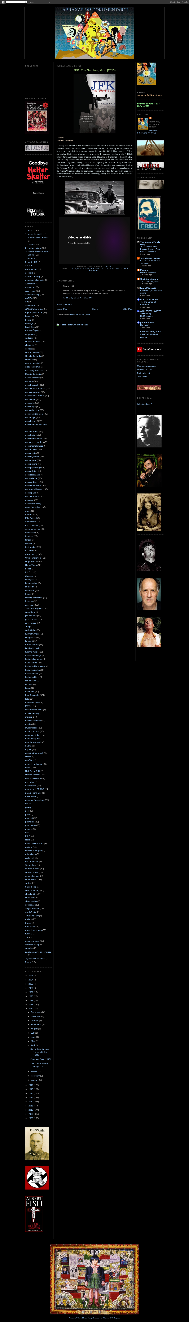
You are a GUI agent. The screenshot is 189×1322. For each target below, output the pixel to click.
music (28, 724)
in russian (29, 587)
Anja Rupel (30, 291)
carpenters (30, 334)
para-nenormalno (33, 793)
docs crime (30, 399)
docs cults (30, 403)
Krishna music (31, 652)
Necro (28, 756)
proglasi (29, 818)
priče (27, 814)
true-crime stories (33, 930)
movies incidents (33, 720)
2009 (31, 1114)
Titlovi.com (142, 376)
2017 (31, 1008)
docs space (30, 493)
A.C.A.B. (29, 265)
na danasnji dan (32, 735)
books (28, 320)
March (34, 1071)
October (35, 1020)
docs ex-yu (30, 417)
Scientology (30, 865)
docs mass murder (34, 442)
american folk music (34, 280)
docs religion (31, 471)
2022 (31, 988)
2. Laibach (30, 244)
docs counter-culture (34, 395)
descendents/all (32, 363)
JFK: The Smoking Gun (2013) (95, 70)
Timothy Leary (32, 916)
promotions (30, 825)
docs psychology (33, 467)
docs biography (32, 385)
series (28, 883)
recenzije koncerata (34, 843)
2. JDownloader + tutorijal (37, 237)
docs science (31, 478)
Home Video (31, 565)
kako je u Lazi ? (144, 404)
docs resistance (32, 475)
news (27, 767)
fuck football (30, 547)
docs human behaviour (36, 424)
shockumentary (32, 890)
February (35, 1076)
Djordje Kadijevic (33, 374)
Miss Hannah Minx (34, 709)
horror (28, 569)
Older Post (127, 309)
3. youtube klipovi (33, 248)
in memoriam (31, 583)
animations (30, 287)
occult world (30, 785)
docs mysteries (32, 456)
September (36, 1024)
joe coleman (31, 615)
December (36, 1012)
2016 (31, 1085)
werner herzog (32, 944)
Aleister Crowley (32, 276)
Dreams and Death (148, 272)
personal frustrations (34, 800)
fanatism (29, 536)
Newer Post (62, 309)
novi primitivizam (33, 778)
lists (27, 699)
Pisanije (144, 270)
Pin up (28, 803)
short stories (31, 901)
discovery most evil (34, 370)
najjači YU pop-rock (34, 753)
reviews (28, 847)
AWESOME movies (34, 309)
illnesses (29, 576)
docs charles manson (35, 388)
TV (26, 937)
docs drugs (30, 406)
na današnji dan (32, 738)
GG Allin (29, 550)
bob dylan (29, 316)
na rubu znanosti (33, 742)
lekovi (28, 688)
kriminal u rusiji (32, 648)
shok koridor (31, 894)
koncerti (29, 641)
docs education (32, 410)
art (26, 302)
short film (29, 897)
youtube (29, 948)
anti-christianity (32, 294)
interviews (30, 605)
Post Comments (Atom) (80, 314)
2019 (31, 1000)
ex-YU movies (31, 525)
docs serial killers (33, 485)
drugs (28, 511)
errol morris (30, 521)
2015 (31, 1089)
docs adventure (32, 377)
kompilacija (30, 637)
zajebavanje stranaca (35, 958)
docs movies (31, 449)
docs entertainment (34, 414)
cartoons (29, 338)
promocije (29, 822)
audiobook (30, 305)
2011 (31, 1106)
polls (27, 811)
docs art (29, 381)
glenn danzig (31, 554)
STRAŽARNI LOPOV (150, 258)
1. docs (28, 230)
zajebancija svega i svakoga (38, 952)
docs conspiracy (32, 392)
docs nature (30, 460)
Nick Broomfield (32, 771)
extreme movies (32, 529)
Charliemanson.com (146, 366)
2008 (31, 1118)
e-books (29, 514)
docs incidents (32, 431)
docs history (30, 421)
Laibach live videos (34, 659)
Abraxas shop (31, 269)
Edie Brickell (31, 518)
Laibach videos (32, 677)
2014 (31, 1093)
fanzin (28, 540)
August (34, 1029)
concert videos (32, 352)
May (33, 1041)
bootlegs (29, 323)
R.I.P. (27, 836)
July (33, 1033)
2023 (31, 984)
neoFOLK (29, 760)
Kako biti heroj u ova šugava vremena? (150, 332)
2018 (31, 1004)
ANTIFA (28, 298)
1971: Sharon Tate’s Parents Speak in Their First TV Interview (150, 249)
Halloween (144, 325)
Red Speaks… (146, 316)
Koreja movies (32, 644)
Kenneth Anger (32, 634)
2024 (31, 980)
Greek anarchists (33, 558)
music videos (31, 728)
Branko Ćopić (31, 330)
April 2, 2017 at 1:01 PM (78, 298)
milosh (143, 338)
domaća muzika (32, 507)
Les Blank (29, 691)
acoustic (29, 273)
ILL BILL (29, 572)
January (35, 1080)
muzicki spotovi (32, 731)
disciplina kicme (32, 367)
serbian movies (32, 868)
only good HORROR (34, 789)
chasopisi (29, 345)
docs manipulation (33, 438)
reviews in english (33, 850)
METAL (28, 706)
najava (28, 746)
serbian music (31, 872)
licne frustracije (32, 695)
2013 (31, 1097)
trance (28, 923)
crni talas (29, 359)
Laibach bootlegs (33, 655)
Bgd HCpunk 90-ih (33, 312)
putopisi (28, 829)
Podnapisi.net (143, 373)
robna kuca (30, 854)
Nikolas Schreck (32, 774)
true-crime (30, 926)
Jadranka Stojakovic (34, 608)
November (36, 1016)
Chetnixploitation (149, 279)
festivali (28, 543)
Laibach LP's (31, 663)
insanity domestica (34, 597)
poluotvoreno (147, 322)
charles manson (32, 341)
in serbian (29, 590)
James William (102, 1318)
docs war (29, 500)
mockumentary (32, 713)
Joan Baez (30, 612)
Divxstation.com (144, 369)
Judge (28, 626)
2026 (31, 975)
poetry (28, 807)
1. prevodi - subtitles (34, 234)
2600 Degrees (115, 1318)
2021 (31, 992)
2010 (31, 1110)
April (33, 1045)
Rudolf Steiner (32, 861)
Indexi (28, 594)
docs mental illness (34, 446)
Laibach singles (32, 670)
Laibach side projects (35, 666)
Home (95, 309)
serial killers (30, 879)
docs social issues (33, 489)
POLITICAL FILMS (149, 299)
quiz (27, 832)
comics (28, 349)
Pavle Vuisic (30, 796)
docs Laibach (31, 435)
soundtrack (30, 905)
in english (29, 579)
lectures (29, 684)
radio (27, 840)
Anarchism (30, 284)
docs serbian (31, 482)
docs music (30, 453)
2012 (31, 1101)
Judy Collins (30, 630)
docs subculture (32, 496)
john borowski (31, 619)
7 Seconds (30, 258)
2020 (31, 996)
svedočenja (30, 912)
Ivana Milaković (148, 288)
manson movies (32, 702)
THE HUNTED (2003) (149, 281)
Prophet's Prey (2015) (40, 1059)
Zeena (28, 962)
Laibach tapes (31, 673)
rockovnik (29, 858)
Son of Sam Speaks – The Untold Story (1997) (40, 1052)
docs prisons (31, 464)
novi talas (29, 782)
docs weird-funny (33, 503)
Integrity (29, 601)
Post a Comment (64, 304)
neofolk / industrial (33, 764)
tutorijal (28, 934)
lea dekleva (30, 681)
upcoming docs (32, 941)
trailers (28, 919)
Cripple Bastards (33, 356)
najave (28, 749)
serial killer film (32, 876)
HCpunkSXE (31, 561)
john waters (30, 623)
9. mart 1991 (31, 262)
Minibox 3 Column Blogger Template (82, 1318)
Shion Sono (30, 887)
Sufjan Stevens (32, 908)
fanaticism (30, 532)
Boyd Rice (30, 327)
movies (28, 717)
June (33, 1037)
